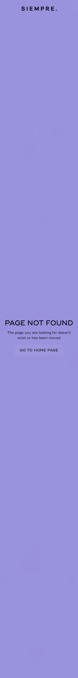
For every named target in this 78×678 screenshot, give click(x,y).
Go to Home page (39, 350)
